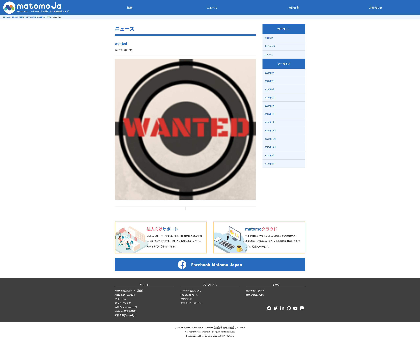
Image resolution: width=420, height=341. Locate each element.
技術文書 (293, 8)
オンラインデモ (123, 303)
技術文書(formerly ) (125, 315)
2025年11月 (270, 138)
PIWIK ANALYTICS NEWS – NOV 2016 (31, 17)
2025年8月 (270, 163)
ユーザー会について (190, 290)
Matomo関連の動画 (125, 311)
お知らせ (269, 38)
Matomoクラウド (255, 290)
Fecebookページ (189, 294)
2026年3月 (270, 105)
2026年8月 (270, 72)
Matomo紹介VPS (255, 294)
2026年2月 (270, 114)
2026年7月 (270, 80)
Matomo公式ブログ (125, 294)
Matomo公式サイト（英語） (130, 290)
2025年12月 (270, 130)
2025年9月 (270, 155)
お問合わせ (375, 8)
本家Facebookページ (126, 307)
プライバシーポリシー (191, 303)
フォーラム (120, 299)
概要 (129, 8)
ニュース (212, 8)
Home (6, 17)
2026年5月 (270, 97)
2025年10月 (270, 147)
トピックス (270, 46)
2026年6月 (270, 89)
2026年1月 (270, 122)
